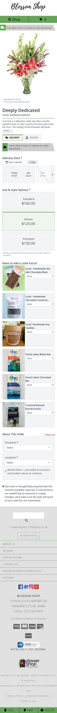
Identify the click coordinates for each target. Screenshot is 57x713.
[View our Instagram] (31, 588)
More (7, 130)
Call (10, 710)
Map (29, 710)
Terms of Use (28, 701)
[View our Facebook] (20, 588)
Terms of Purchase (37, 696)
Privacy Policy (15, 696)
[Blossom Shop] (28, 11)
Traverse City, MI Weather (15, 685)
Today (32, 162)
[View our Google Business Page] (26, 588)
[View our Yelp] (36, 588)
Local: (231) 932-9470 (28, 611)
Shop (16, 19)
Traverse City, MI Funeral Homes (19, 675)
